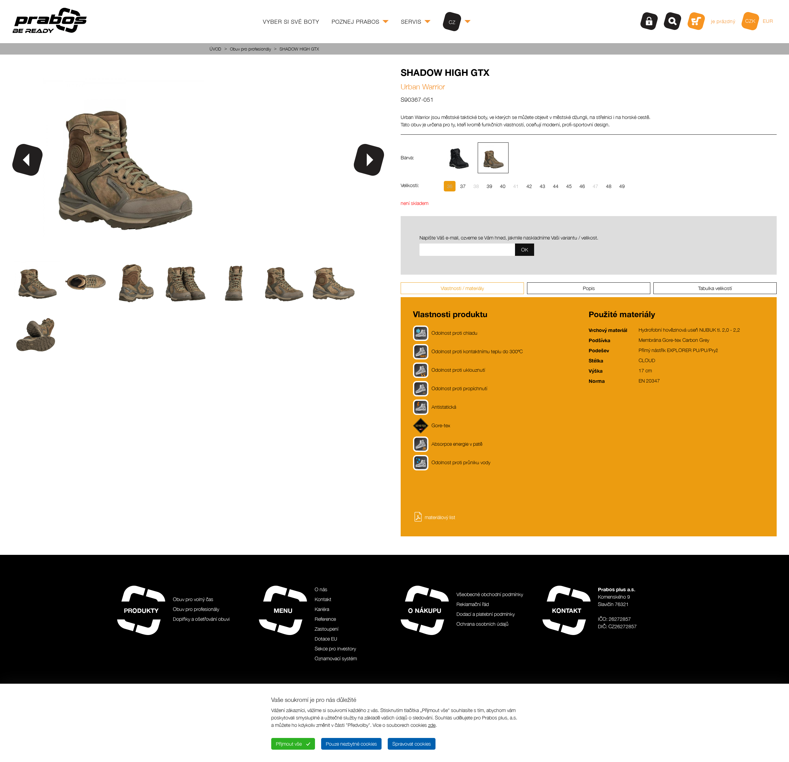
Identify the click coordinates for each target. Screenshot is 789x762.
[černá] (459, 157)
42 (529, 186)
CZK (750, 21)
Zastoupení (326, 629)
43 (542, 186)
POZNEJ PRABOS (355, 21)
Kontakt (323, 599)
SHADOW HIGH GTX (299, 48)
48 (608, 186)
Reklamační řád (472, 604)
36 (449, 186)
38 (476, 186)
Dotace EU (326, 638)
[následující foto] (369, 160)
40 (502, 186)
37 (463, 186)
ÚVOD (215, 48)
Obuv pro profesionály (250, 48)
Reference (325, 619)
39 (489, 186)
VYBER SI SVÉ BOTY (291, 21)
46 (582, 186)
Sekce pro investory (335, 648)
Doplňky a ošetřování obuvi (201, 619)
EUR (768, 21)
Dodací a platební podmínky (485, 614)
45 (569, 186)
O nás (321, 589)
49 (622, 186)
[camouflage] (493, 157)
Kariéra (322, 609)
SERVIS (411, 21)
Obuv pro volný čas (193, 599)
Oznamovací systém (336, 658)
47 (595, 186)
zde (431, 725)
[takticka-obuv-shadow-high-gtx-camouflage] (123, 250)
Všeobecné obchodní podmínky (489, 594)
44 (555, 186)
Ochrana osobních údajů (482, 624)
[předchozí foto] (27, 160)
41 (516, 186)
